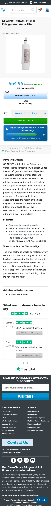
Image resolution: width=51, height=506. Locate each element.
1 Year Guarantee (39, 2)
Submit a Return (8, 430)
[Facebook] (13, 460)
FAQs (4, 418)
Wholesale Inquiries (9, 421)
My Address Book (34, 424)
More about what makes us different (20, 495)
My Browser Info (33, 427)
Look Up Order (7, 424)
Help (43, 500)
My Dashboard (33, 411)
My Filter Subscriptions (36, 418)
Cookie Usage (33, 500)
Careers (34, 502)
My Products (32, 415)
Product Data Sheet (18, 294)
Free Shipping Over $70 (18, 2)
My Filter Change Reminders (38, 421)
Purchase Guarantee (10, 415)
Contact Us (6, 411)
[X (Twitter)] (19, 460)
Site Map (26, 502)
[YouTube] (32, 460)
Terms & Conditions (18, 500)
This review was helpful (31, 333)
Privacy (7, 500)
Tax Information (8, 433)
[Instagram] (26, 460)
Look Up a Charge (9, 427)
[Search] (33, 10)
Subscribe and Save (35, 430)
